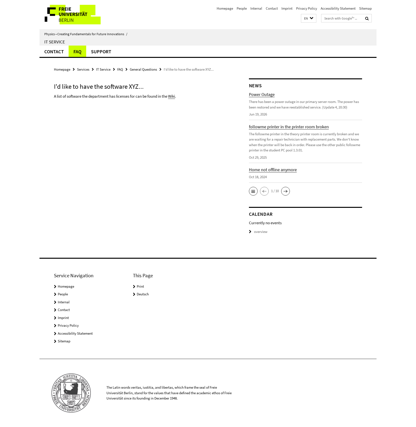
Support (101, 51)
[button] (308, 18)
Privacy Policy (306, 8)
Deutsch (143, 294)
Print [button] (140, 286)
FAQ (77, 51)
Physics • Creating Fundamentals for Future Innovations (85, 34)
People (242, 8)
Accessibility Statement (338, 8)
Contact (272, 8)
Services (83, 69)
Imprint (286, 8)
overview (260, 231)
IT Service (54, 42)
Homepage (225, 8)
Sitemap (365, 8)
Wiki (171, 96)
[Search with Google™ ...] (367, 18)
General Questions (143, 69)
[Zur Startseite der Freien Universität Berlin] (79, 14)
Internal (256, 8)
